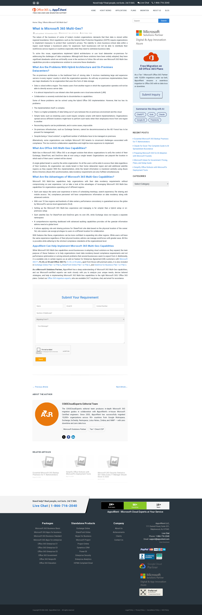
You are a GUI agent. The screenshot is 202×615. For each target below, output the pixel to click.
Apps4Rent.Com (54, 610)
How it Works (105, 10)
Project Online (83, 544)
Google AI (141, 120)
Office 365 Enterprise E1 (48, 544)
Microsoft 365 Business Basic (47, 528)
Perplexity (155, 120)
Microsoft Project (83, 540)
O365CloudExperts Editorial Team (80, 403)
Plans (133, 10)
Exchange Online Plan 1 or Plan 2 (47, 265)
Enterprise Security (83, 555)
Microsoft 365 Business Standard (47, 536)
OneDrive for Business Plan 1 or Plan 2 (110, 265)
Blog (167, 10)
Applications (121, 10)
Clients (119, 536)
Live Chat (144, 3)
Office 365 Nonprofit (47, 559)
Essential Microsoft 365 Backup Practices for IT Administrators (46, 474)
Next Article (122, 387)
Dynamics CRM (83, 548)
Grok (151, 114)
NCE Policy (165, 610)
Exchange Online (83, 528)
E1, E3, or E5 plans (74, 262)
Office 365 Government (47, 555)
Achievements (119, 532)
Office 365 (75, 33)
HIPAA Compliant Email (83, 563)
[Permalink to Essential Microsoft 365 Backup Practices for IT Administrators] (48, 462)
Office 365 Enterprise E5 (48, 551)
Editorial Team (86, 33)
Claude (162, 114)
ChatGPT (140, 114)
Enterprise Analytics (83, 559)
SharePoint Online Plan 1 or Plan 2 (76, 265)
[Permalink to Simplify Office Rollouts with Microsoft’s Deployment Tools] (80, 461)
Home (93, 10)
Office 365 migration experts (59, 278)
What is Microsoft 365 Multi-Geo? (58, 28)
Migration (144, 10)
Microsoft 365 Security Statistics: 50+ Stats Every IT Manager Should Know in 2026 (112, 475)
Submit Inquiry (151, 94)
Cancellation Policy (153, 610)
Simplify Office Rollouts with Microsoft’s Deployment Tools (78, 473)
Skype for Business (83, 536)
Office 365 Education (47, 563)
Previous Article (40, 387)
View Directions (164, 542)
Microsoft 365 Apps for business (47, 532)
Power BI (83, 551)
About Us (157, 10)
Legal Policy (129, 610)
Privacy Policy (140, 610)
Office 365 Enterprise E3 (48, 548)
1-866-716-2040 (161, 3)
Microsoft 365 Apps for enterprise (48, 540)
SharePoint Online (83, 532)
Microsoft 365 (66, 33)
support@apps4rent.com (159, 539)
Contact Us (118, 540)
